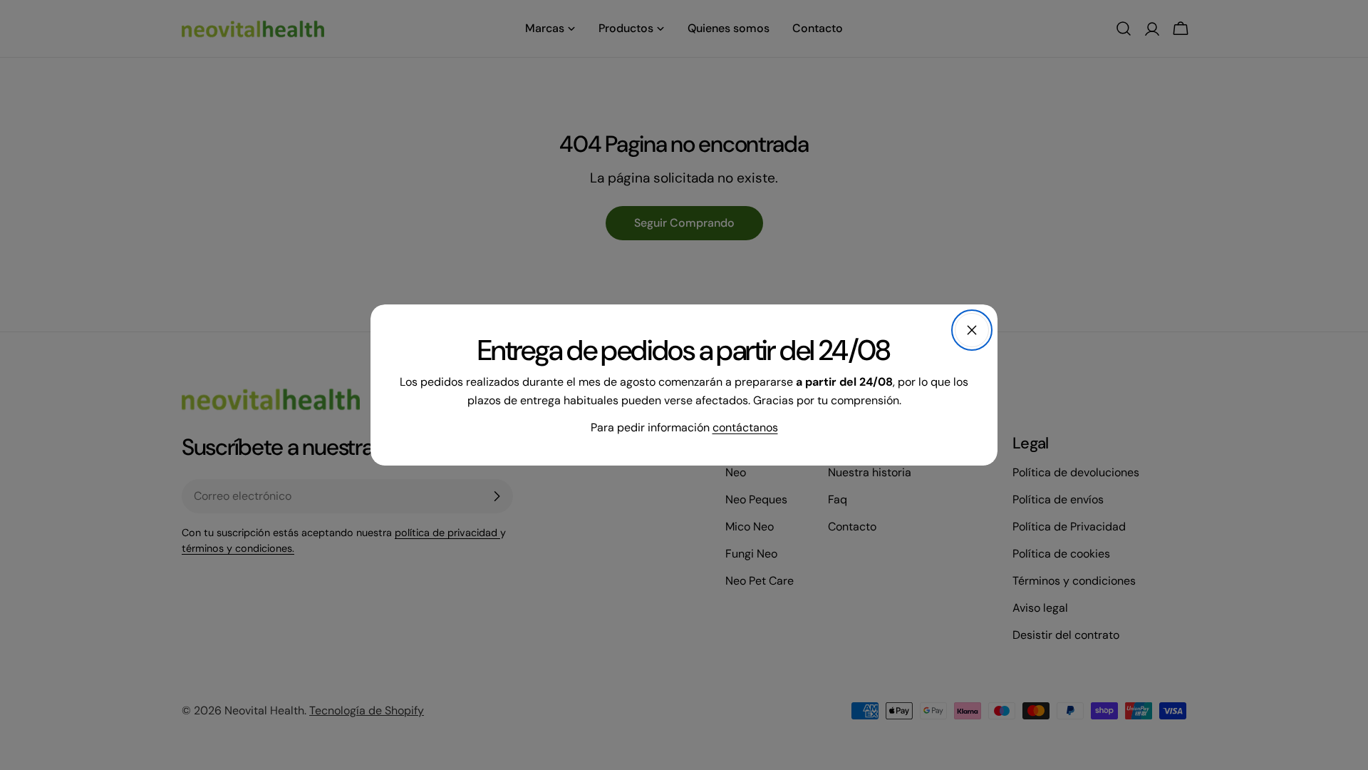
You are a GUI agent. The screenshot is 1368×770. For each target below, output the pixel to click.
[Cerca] (972, 330)
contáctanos (745, 427)
